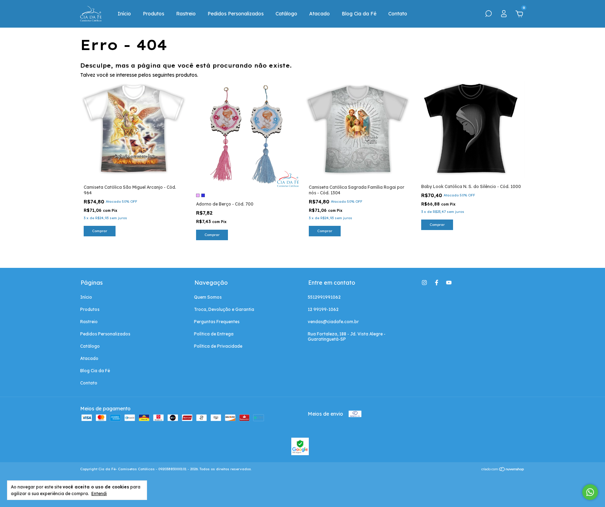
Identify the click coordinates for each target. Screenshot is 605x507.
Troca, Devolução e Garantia (224, 309)
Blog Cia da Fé (359, 14)
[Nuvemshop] (503, 470)
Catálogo (286, 14)
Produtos (153, 14)
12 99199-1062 (323, 309)
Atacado (319, 14)
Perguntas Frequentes (216, 321)
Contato (397, 14)
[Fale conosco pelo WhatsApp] (590, 492)
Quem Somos (208, 297)
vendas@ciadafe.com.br (333, 321)
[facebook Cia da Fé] (436, 282)
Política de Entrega (214, 333)
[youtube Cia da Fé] (449, 282)
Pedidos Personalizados (236, 14)
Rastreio (186, 14)
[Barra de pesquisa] (488, 14)
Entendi (99, 493)
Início (124, 14)
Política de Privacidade (218, 346)
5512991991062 (324, 297)
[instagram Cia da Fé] (424, 282)
